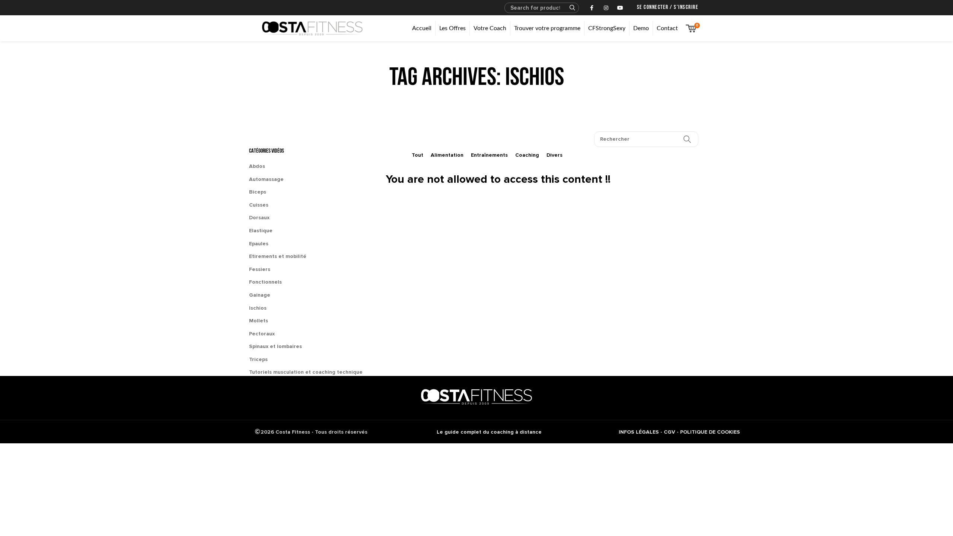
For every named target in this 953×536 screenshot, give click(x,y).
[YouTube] (620, 7)
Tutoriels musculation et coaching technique (306, 372)
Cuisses (258, 205)
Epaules (258, 243)
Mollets (258, 321)
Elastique (260, 230)
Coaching (527, 155)
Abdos (257, 166)
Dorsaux (259, 217)
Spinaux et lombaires (275, 346)
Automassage (266, 179)
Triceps (258, 359)
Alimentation (447, 155)
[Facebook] (591, 7)
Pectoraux (262, 334)
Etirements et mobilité (277, 256)
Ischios (258, 308)
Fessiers (259, 269)
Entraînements (489, 155)
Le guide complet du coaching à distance (489, 432)
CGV (669, 432)
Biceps (257, 192)
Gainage (259, 295)
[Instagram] (606, 7)
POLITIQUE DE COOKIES (710, 432)
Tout (417, 155)
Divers (554, 155)
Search (569, 8)
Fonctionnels (265, 282)
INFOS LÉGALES (639, 432)
